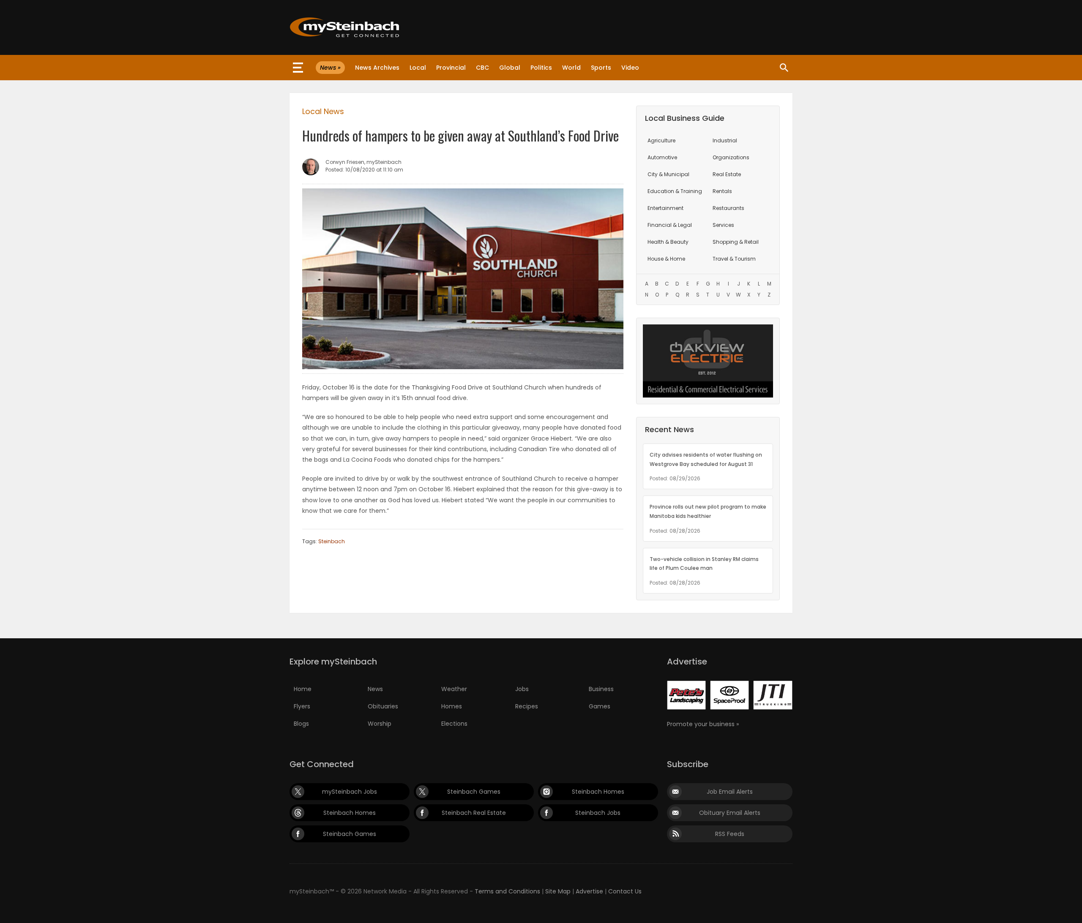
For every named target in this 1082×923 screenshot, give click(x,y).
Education (675, 191)
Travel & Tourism (734, 258)
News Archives (377, 67)
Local (418, 67)
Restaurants (728, 208)
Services (723, 225)
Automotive (662, 157)
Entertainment (665, 208)
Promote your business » (703, 724)
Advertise (589, 891)
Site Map (558, 891)
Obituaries (383, 706)
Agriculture (661, 140)
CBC (482, 67)
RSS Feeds (729, 834)
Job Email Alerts (730, 791)
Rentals (722, 191)
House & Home (666, 258)
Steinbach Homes (598, 791)
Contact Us (625, 891)
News (375, 689)
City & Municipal (668, 174)
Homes (451, 706)
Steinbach (331, 541)
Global (509, 67)
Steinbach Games (473, 791)
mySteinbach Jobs (349, 791)
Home (302, 689)
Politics (541, 67)
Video (630, 67)
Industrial (725, 140)
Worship (379, 723)
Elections (454, 723)
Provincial (451, 67)
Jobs (522, 689)
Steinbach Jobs (597, 813)
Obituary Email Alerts (729, 813)
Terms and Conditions (507, 891)
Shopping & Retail (736, 241)
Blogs (301, 723)
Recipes (526, 706)
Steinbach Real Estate (474, 813)
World (571, 67)
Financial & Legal (670, 225)
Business (601, 689)
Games (599, 706)
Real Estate (727, 174)
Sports (601, 67)
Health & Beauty (668, 241)
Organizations (731, 157)
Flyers (302, 706)
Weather (454, 689)
